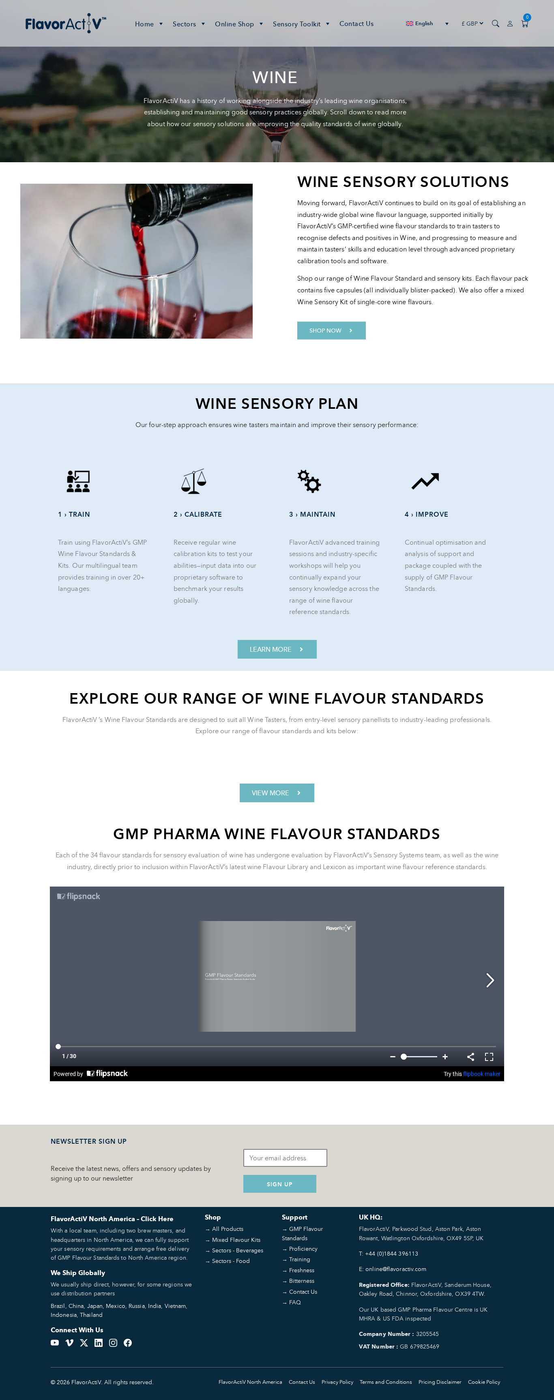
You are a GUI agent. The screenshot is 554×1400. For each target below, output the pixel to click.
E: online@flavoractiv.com (393, 1268)
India (154, 1305)
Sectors (184, 24)
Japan (95, 1305)
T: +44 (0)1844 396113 (388, 1253)
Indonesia (64, 1314)
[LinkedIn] (98, 1342)
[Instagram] (113, 1342)
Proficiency (303, 1248)
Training (299, 1259)
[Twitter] (84, 1342)
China (76, 1305)
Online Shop (234, 24)
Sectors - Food (231, 1260)
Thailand (91, 1314)
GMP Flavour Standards (302, 1233)
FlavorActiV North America (250, 1382)
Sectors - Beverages (237, 1250)
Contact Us (356, 23)
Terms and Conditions (386, 1382)
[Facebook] (128, 1342)
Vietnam (175, 1305)
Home (144, 24)
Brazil (58, 1305)
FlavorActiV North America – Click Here (112, 1218)
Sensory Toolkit (297, 24)
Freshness (301, 1270)
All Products (227, 1228)
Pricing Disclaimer (440, 1382)
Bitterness (301, 1280)
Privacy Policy (337, 1382)
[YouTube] (55, 1342)
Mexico (115, 1305)
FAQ (295, 1302)
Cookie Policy (484, 1382)
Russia (137, 1305)
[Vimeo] (69, 1342)
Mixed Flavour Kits (236, 1239)
